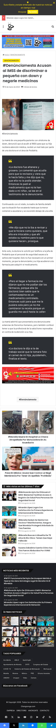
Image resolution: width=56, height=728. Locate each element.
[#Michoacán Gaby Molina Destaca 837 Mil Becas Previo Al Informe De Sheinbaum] (10, 642)
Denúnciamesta (28, 399)
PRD (32, 673)
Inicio (6, 55)
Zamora (33, 678)
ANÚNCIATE (33, 710)
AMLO (16, 660)
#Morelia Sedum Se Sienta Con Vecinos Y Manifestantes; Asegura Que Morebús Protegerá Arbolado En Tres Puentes (35, 524)
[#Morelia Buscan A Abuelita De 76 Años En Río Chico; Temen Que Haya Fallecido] (9, 539)
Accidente (7, 660)
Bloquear (22, 11)
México (24, 673)
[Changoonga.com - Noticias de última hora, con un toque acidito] (10, 26)
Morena (15, 673)
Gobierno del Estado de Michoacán (27, 669)
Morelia (6, 673)
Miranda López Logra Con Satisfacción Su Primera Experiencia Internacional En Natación (35, 510)
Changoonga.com (28, 706)
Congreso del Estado (40, 664)
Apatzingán (27, 660)
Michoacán (47, 669)
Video (25, 678)
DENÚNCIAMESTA (17, 55)
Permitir (33, 11)
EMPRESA (11, 710)
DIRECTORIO (21, 710)
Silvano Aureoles (44, 673)
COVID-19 (7, 669)
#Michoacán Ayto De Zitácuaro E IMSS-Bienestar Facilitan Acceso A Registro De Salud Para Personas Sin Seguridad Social (35, 496)
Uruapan (16, 678)
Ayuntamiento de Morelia (12, 664)
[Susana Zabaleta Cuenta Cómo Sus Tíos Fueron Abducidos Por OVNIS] (9, 551)
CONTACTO (44, 710)
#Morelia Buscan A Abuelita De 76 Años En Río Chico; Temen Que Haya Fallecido (35, 538)
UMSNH (6, 678)
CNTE (27, 664)
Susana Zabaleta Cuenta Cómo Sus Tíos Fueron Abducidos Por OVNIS (35, 549)
